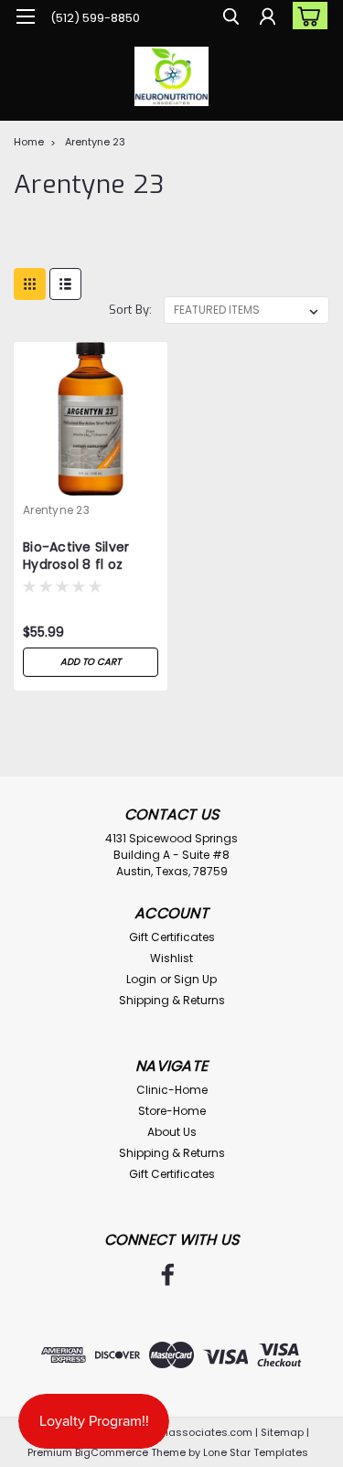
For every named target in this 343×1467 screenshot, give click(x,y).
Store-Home (172, 1111)
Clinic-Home (172, 1090)
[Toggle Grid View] (30, 284)
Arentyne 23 (95, 141)
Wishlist (171, 958)
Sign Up (195, 979)
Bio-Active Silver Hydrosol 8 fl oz (76, 556)
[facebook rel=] (167, 1274)
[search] (231, 18)
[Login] (267, 18)
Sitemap (282, 1432)
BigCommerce (111, 1452)
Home (29, 141)
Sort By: (130, 309)
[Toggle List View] (65, 284)
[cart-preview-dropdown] (306, 15)
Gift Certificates (172, 937)
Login (141, 979)
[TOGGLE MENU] (25, 16)
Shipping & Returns (172, 1000)
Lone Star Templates (255, 1452)
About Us (172, 1132)
